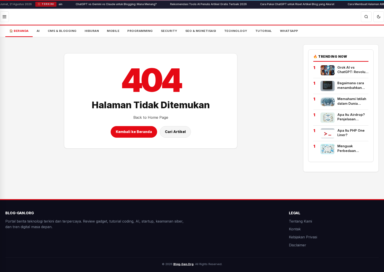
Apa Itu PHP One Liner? (351, 132)
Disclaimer (297, 245)
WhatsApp (289, 31)
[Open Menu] (4, 16)
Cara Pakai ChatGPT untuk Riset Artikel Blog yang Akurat (289, 4)
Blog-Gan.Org (183, 264)
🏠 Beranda (19, 31)
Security (169, 31)
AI (38, 31)
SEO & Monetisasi (200, 31)
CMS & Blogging (62, 31)
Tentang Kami (300, 221)
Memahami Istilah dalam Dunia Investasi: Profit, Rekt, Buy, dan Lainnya (351, 101)
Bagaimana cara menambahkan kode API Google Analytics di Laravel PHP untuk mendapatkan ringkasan (352, 85)
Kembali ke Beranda (134, 131)
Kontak (295, 229)
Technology (235, 31)
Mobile (113, 31)
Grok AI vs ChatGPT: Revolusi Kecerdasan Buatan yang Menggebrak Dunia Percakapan (352, 69)
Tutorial (263, 31)
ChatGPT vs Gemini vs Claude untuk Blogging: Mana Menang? (108, 4)
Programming (140, 31)
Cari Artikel (175, 131)
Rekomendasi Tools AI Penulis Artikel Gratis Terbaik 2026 (200, 4)
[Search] (366, 16)
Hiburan (92, 31)
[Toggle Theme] (378, 16)
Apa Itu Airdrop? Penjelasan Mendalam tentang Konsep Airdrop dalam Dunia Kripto (352, 117)
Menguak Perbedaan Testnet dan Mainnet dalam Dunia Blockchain (351, 148)
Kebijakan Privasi (303, 237)
